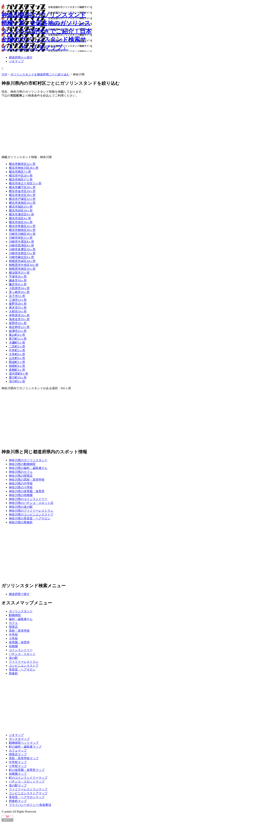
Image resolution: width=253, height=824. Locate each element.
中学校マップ (18, 762)
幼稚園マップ (18, 773)
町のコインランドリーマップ (28, 777)
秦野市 (18, 303)
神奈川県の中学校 (21, 483)
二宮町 (17, 346)
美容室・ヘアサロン (22, 669)
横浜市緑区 (21, 210)
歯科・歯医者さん (21, 619)
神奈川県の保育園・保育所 (26, 491)
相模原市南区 (22, 268)
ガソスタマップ (19, 738)
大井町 (17, 354)
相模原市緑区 (22, 261)
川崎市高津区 (21, 245)
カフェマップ (18, 750)
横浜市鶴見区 (22, 164)
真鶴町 (17, 369)
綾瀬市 (18, 330)
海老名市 (19, 319)
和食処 (13, 673)
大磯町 (17, 342)
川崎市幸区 (21, 237)
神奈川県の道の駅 (21, 506)
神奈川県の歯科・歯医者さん (28, 468)
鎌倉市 (18, 280)
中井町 (17, 350)
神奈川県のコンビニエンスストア (31, 514)
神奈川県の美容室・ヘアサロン (29, 518)
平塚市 (18, 276)
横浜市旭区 (21, 206)
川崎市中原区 (21, 241)
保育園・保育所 (19, 642)
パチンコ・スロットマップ (26, 781)
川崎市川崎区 (22, 233)
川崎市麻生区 (21, 257)
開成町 (17, 362)
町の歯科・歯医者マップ (25, 746)
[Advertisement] (112, 126)
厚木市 (18, 307)
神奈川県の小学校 (21, 487)
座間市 (18, 323)
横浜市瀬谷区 (21, 214)
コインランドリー (21, 650)
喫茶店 (13, 626)
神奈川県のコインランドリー (28, 499)
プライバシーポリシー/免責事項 (30, 804)
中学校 (13, 634)
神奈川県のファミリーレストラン (31, 510)
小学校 (13, 638)
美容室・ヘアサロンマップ (26, 797)
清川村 (17, 381)
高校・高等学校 (19, 630)
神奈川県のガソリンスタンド (28, 460)
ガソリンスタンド (21, 611)
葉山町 (17, 334)
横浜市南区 (21, 179)
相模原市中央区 (24, 264)
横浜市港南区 (22, 202)
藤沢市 (18, 284)
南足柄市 (19, 327)
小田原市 (19, 288)
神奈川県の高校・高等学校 (26, 479)
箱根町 (17, 365)
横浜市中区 (21, 175)
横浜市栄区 (20, 218)
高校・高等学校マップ (24, 758)
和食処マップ (18, 801)
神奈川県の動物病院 (22, 464)
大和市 (18, 311)
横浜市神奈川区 (24, 167)
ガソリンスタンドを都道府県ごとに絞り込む (40, 74)
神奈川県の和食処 (21, 522)
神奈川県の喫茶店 (21, 475)
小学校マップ (18, 766)
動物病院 (15, 615)
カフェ (13, 622)
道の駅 (13, 657)
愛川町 (18, 377)
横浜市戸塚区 (22, 198)
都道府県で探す (19, 594)
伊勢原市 (19, 315)
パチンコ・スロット (22, 654)
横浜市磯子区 (22, 187)
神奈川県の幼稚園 (21, 495)
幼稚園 (13, 646)
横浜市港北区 (22, 195)
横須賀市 (19, 272)
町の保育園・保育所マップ (26, 769)
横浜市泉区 (21, 222)
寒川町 (18, 338)
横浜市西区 (20, 171)
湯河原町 (18, 373)
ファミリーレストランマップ (28, 789)
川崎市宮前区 (22, 253)
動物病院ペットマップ (24, 742)
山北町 (17, 358)
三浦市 (18, 299)
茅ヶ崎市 (19, 292)
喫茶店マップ (18, 754)
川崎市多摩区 (22, 249)
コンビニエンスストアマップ (28, 793)
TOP (4, 74)
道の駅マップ (18, 785)
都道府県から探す (21, 57)
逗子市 (17, 296)
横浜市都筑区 (22, 230)
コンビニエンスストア (24, 665)
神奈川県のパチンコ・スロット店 (31, 502)
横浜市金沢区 (22, 191)
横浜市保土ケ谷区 (25, 183)
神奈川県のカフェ (21, 471)
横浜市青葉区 (22, 226)
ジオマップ (16, 61)
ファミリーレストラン (24, 661)
